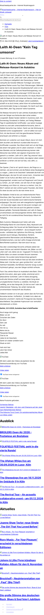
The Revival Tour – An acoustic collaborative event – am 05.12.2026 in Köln (21, 498)
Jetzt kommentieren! (35, 41)
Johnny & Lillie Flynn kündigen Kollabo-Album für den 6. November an (21, 564)
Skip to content (6, 1)
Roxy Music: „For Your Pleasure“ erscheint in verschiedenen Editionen (19, 543)
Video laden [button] (4, 370)
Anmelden (10, 612)
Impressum (10, 607)
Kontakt (9, 604)
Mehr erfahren (5, 366)
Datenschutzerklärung (14, 609)
